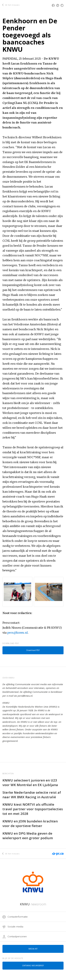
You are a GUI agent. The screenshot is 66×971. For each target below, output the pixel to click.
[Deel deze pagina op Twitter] (62, 5)
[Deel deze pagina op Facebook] (53, 5)
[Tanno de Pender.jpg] (49, 592)
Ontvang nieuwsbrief (33, 965)
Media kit (33, 949)
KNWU (33, 904)
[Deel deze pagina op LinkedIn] (57, 5)
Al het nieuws (12, 5)
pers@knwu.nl (17, 632)
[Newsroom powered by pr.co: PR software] (57, 851)
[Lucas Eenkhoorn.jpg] (17, 592)
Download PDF (33, 650)
